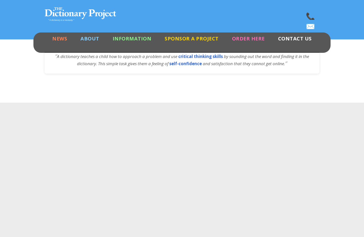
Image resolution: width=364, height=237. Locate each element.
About (89, 38)
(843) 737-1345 (311, 15)
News (59, 38)
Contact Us (295, 38)
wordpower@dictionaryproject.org (311, 25)
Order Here (248, 38)
